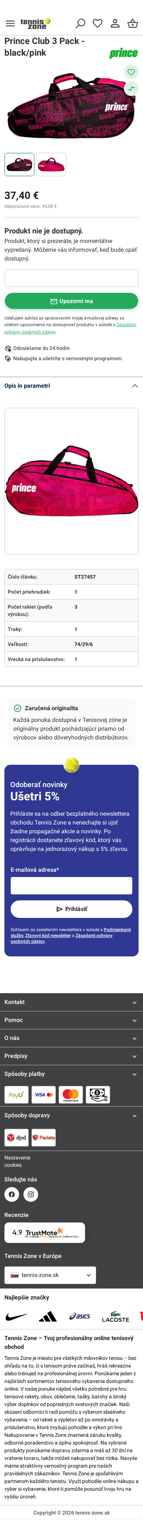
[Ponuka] (10, 23)
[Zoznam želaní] (97, 23)
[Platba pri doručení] (98, 1094)
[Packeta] (44, 1137)
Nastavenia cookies (11, 1161)
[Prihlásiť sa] (115, 23)
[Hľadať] (80, 23)
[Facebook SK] (11, 1194)
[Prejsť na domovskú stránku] (36, 23)
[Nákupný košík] (133, 23)
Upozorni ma (76, 301)
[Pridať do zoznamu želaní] (131, 71)
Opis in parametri (27, 385)
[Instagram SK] (30, 1194)
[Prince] (124, 53)
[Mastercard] (71, 1094)
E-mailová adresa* (35, 869)
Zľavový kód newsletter (48, 935)
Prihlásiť (76, 908)
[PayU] (16, 1094)
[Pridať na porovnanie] (131, 88)
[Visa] (44, 1094)
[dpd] (16, 1137)
